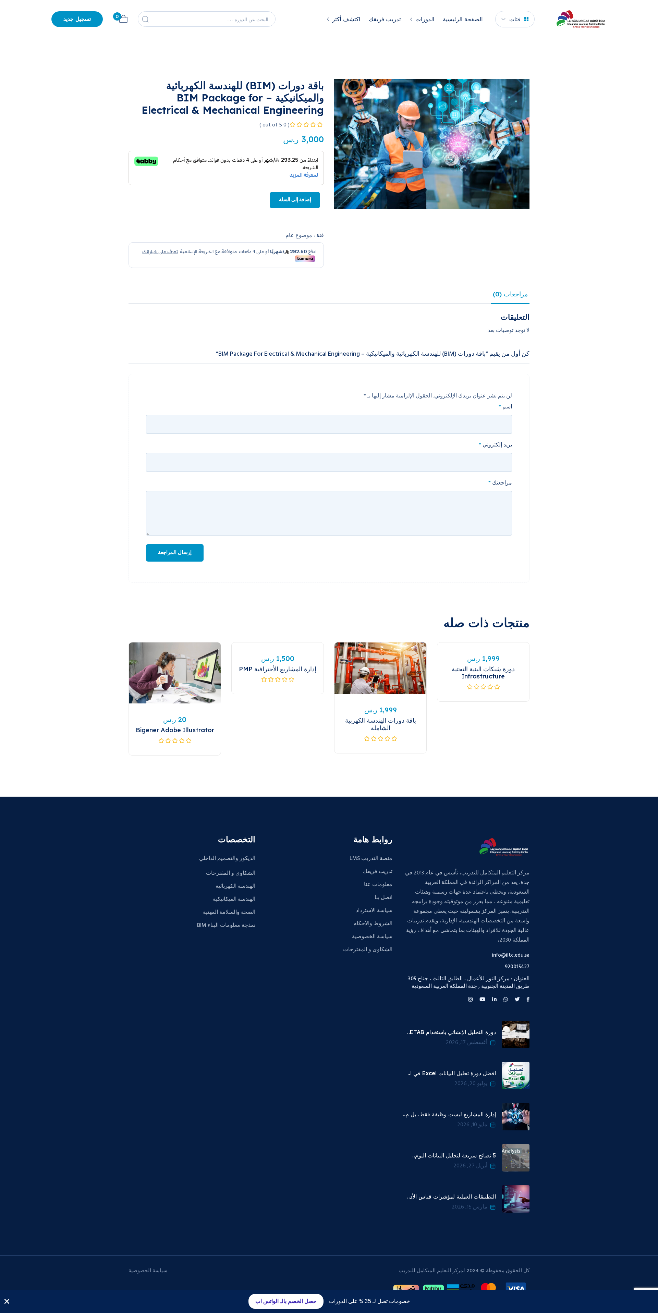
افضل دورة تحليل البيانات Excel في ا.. (451, 1073)
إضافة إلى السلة (295, 200)
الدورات (425, 19)
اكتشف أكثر (346, 19)
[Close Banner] (6, 1301)
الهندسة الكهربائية (235, 886)
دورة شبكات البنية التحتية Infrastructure (483, 672)
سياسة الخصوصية (372, 936)
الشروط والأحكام (372, 923)
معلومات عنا (378, 884)
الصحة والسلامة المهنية (229, 912)
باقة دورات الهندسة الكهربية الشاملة (380, 724)
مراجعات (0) (510, 294)
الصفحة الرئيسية (463, 19)
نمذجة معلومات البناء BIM (226, 925)
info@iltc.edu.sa (510, 955)
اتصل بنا (383, 897)
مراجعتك (500, 483)
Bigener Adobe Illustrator (175, 730)
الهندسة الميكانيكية (234, 899)
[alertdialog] (329, 1301)
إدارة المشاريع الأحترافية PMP (277, 669)
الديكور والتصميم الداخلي (227, 858)
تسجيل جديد (77, 19)
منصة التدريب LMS (371, 858)
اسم (505, 407)
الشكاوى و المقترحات (367, 949)
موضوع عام (298, 235)
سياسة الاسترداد (374, 910)
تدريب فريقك (385, 19)
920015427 (517, 967)
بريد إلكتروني (495, 445)
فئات (515, 19)
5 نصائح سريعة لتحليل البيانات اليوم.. (454, 1155)
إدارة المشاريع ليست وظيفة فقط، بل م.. (449, 1114)
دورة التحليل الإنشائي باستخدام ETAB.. (451, 1032)
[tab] (510, 296)
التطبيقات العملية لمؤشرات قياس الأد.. (451, 1196)
